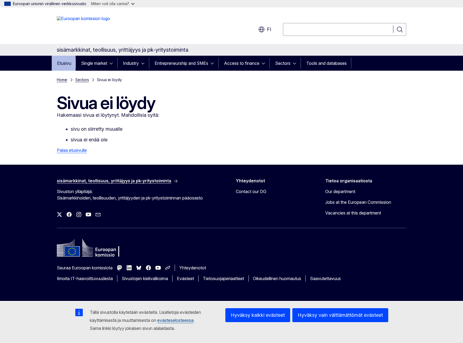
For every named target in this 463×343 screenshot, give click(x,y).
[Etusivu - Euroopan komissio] (83, 26)
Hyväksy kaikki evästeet (258, 315)
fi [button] (269, 29)
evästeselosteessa (175, 320)
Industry (131, 63)
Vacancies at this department (353, 213)
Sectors (282, 63)
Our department (340, 191)
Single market (94, 63)
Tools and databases (326, 63)
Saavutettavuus (325, 278)
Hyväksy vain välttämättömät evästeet (340, 315)
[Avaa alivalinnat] (112, 63)
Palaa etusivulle (72, 150)
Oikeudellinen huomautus (277, 278)
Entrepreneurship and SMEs (181, 63)
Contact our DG (251, 191)
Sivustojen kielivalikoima (145, 278)
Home (62, 79)
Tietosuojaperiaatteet (223, 278)
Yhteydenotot (192, 267)
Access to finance (241, 63)
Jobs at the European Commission (358, 202)
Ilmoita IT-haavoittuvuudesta (85, 278)
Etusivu (64, 63)
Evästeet (185, 278)
